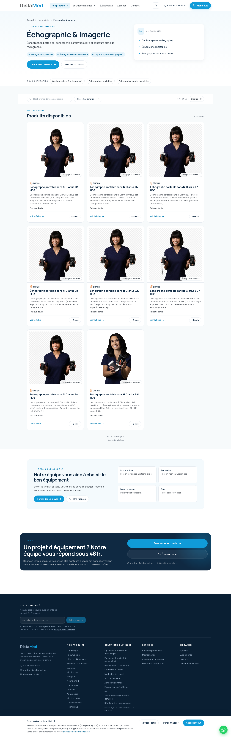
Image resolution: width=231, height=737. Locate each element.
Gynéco (70, 689)
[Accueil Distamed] (31, 5)
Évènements (106, 5)
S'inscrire (74, 620)
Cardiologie (72, 650)
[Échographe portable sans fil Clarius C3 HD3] (55, 172)
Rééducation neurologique (117, 703)
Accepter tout (193, 722)
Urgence (71, 667)
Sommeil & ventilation (77, 663)
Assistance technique (153, 659)
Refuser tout (149, 722)
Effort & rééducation (77, 659)
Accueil (30, 20)
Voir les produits (74, 64)
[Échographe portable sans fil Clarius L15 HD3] (55, 276)
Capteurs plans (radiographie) (67, 81)
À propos (121, 5)
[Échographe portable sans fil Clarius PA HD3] (55, 380)
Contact (135, 5)
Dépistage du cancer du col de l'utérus (119, 709)
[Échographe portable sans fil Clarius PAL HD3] (115, 380)
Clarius (196, 98)
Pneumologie (73, 654)
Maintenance (148, 654)
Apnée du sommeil (113, 682)
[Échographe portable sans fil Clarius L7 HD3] (175, 172)
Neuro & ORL (73, 680)
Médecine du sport (113, 669)
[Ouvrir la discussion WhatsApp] (223, 730)
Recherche (72, 706)
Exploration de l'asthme (115, 687)
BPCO (107, 691)
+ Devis (75, 216)
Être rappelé (79, 498)
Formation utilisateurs (153, 663)
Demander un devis (41, 64)
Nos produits (59, 5)
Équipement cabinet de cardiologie (115, 652)
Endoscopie (72, 685)
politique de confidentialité (64, 629)
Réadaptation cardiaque (116, 665)
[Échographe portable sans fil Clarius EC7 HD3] (175, 276)
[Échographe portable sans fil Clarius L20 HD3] (115, 276)
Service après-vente (152, 650)
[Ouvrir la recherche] (156, 5)
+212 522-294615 (176, 5)
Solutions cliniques (82, 5)
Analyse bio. (72, 693)
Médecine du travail (114, 674)
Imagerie (71, 676)
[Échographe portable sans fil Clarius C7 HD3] (115, 172)
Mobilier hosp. (73, 698)
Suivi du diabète (112, 678)
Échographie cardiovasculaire (134, 81)
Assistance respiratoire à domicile (116, 697)
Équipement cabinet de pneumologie (115, 660)
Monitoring (72, 672)
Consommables (74, 702)
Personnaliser (171, 722)
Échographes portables (100, 81)
